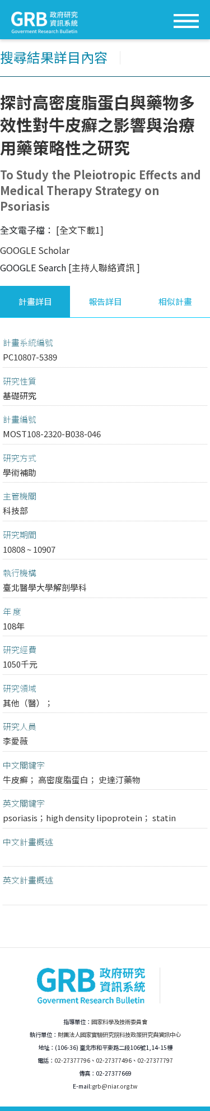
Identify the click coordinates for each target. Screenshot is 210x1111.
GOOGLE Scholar (34, 250)
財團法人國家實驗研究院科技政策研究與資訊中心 (119, 1034)
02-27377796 (72, 1060)
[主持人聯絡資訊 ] (104, 267)
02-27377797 (155, 1060)
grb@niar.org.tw (114, 1086)
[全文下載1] (80, 230)
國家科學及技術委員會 (119, 1021)
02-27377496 (114, 1060)
